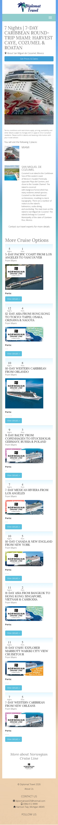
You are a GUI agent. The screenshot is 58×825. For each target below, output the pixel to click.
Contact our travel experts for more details (29, 226)
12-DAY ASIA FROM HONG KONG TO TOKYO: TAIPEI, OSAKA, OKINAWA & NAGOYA (27, 317)
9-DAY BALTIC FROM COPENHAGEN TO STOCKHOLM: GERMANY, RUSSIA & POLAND (28, 438)
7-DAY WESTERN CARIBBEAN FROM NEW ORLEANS (25, 704)
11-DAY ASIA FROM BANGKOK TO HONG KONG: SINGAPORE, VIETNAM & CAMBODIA (27, 596)
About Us (29, 788)
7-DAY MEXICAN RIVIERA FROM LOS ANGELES (26, 491)
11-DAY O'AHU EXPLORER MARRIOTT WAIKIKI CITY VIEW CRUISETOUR (26, 651)
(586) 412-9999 (30, 803)
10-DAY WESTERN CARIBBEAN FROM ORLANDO (25, 370)
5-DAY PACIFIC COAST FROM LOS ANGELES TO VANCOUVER (28, 255)
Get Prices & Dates (29, 58)
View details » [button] (13, 298)
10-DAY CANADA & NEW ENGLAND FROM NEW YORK (28, 543)
